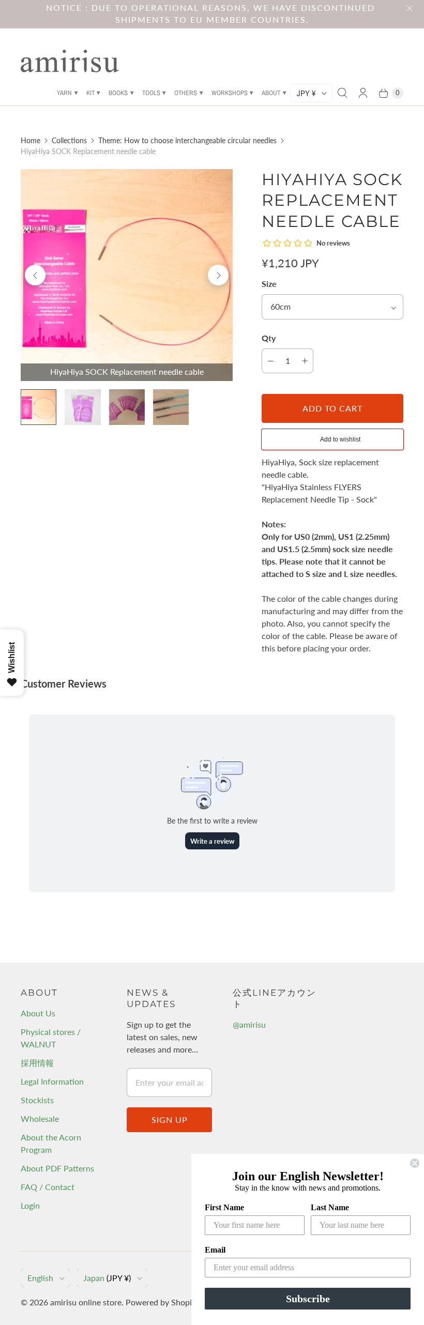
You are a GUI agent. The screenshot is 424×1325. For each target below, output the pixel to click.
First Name (224, 1207)
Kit (90, 92)
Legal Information (52, 1081)
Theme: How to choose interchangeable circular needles (187, 140)
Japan (107, 1278)
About (271, 92)
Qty (269, 338)
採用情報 (37, 1063)
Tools (151, 92)
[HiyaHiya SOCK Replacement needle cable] (127, 275)
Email (215, 1249)
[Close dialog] (415, 1163)
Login (30, 1205)
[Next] (218, 275)
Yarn (64, 92)
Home (30, 140)
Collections (69, 140)
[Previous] (35, 275)
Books (118, 92)
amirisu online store (86, 1302)
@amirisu (249, 1024)
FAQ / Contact (47, 1187)
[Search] (342, 93)
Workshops (229, 92)
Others (185, 92)
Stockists (37, 1100)
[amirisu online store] (70, 61)
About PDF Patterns (57, 1168)
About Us (38, 1013)
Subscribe (308, 1298)
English (40, 1278)
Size (269, 283)
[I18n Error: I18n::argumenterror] (38, 407)
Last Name (330, 1207)
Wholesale (40, 1118)
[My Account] (363, 93)
